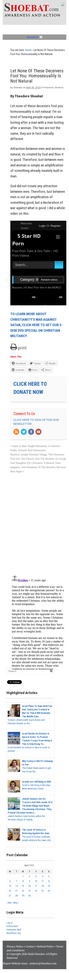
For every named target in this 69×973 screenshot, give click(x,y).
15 (23, 886)
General (59, 87)
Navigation (32, 37)
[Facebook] (31, 432)
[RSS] (16, 432)
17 (36, 886)
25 (42, 890)
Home (28, 50)
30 (29, 895)
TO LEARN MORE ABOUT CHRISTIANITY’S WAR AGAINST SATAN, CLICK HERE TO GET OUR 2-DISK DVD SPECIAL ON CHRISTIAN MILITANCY (36, 325)
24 (36, 890)
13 (10, 886)
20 (10, 890)
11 (42, 881)
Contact (30, 946)
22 (23, 890)
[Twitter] (24, 432)
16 (29, 886)
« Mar (9, 902)
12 (49, 881)
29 (23, 895)
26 (49, 890)
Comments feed (14, 929)
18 (42, 886)
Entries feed (12, 926)
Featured (48, 87)
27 (10, 895)
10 (36, 881)
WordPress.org (14, 933)
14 (16, 886)
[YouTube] (38, 432)
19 (49, 886)
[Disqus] (38, 522)
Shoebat (17, 87)
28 (16, 895)
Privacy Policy (15, 946)
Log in (9, 922)
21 (16, 890)
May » (16, 902)
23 (29, 890)
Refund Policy (45, 946)
